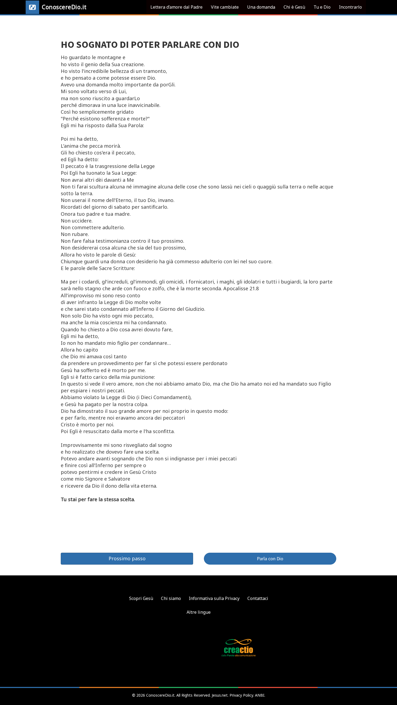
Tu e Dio (322, 7)
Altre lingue (199, 612)
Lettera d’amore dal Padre (176, 7)
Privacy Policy (241, 695)
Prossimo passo (127, 558)
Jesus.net (220, 695)
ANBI (259, 695)
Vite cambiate (225, 7)
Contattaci (257, 598)
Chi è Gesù (294, 7)
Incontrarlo (350, 7)
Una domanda (261, 7)
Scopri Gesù (141, 598)
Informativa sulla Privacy (214, 598)
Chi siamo (171, 598)
